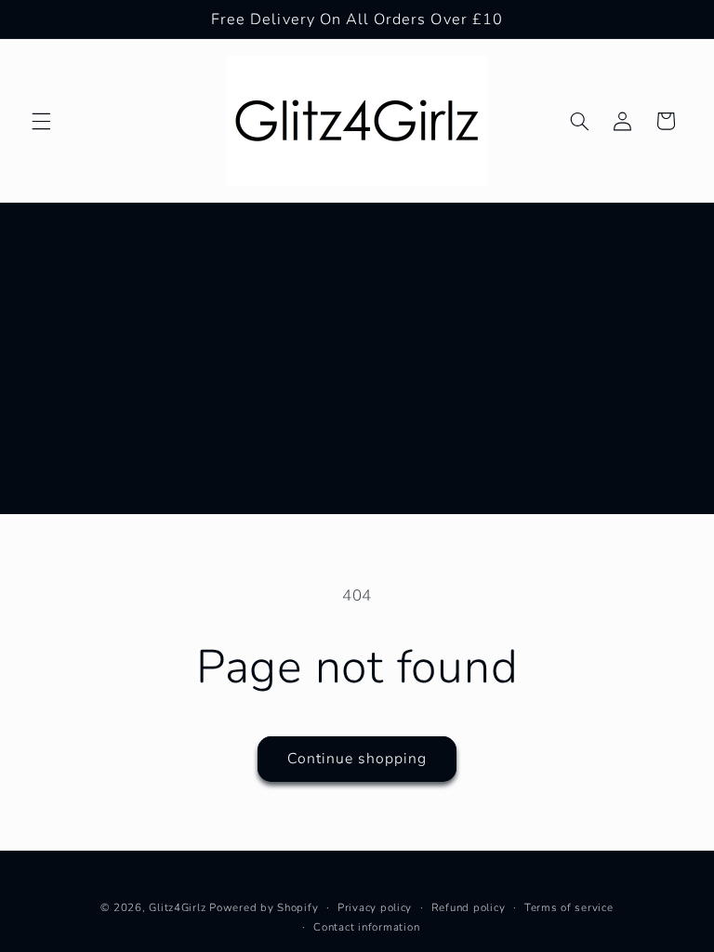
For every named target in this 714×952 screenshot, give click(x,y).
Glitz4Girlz (177, 907)
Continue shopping (357, 758)
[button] (41, 120)
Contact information (366, 926)
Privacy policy (374, 907)
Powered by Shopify (263, 907)
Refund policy (468, 907)
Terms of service (569, 907)
